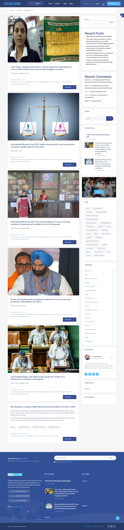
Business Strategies (39, 427)
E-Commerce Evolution (55, 82)
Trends (89, 255)
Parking (104, 244)
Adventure (15, 82)
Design (36, 82)
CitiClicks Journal (89, 286)
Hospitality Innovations (91, 310)
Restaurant (90, 248)
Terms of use (87, 526)
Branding (89, 212)
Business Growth (24, 427)
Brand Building (97, 208)
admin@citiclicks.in (21, 491)
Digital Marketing (43, 82)
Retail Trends (101, 248)
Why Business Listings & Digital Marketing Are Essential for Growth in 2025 (43, 407)
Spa (108, 252)
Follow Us (84, 505)
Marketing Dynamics (92, 241)
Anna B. (87, 85)
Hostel (88, 234)
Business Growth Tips (18, 436)
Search (87, 19)
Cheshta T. (88, 80)
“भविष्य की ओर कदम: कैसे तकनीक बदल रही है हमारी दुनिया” (99, 36)
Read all (47, 517)
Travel (27, 84)
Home (50, 3)
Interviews (69, 82)
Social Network (98, 252)
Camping (21, 82)
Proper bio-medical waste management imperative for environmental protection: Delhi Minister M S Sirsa (99, 62)
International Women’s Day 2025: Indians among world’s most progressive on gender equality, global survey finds (98, 48)
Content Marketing (29, 82)
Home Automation (92, 230)
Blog (102, 526)
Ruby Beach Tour (96, 101)
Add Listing (112, 3)
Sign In (97, 4)
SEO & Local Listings (52, 436)
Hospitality (105, 230)
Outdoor (87, 325)
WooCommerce (99, 255)
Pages (71, 3)
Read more (68, 87)
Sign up (99, 192)
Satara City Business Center (98, 91)
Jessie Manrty (96, 356)
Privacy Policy (69, 462)
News (65, 3)
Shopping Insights (20, 84)
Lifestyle (13, 84)
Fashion (63, 82)
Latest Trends (106, 234)
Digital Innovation (91, 223)
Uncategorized (89, 341)
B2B (88, 208)
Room (88, 252)
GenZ (108, 226)
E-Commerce (90, 226)
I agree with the (64, 462)
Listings (57, 3)
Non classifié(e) (89, 321)
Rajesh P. (87, 101)
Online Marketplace (92, 244)
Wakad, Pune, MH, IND (22, 496)
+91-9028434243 (21, 500)
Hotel (96, 234)
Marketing (99, 237)
